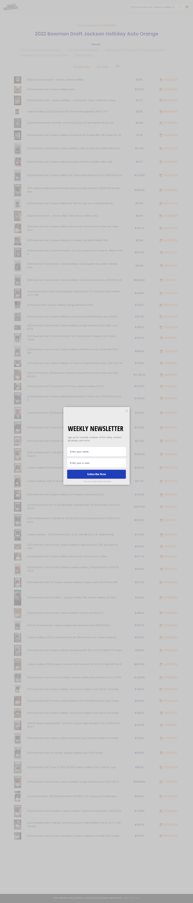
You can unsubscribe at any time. (98, 481)
